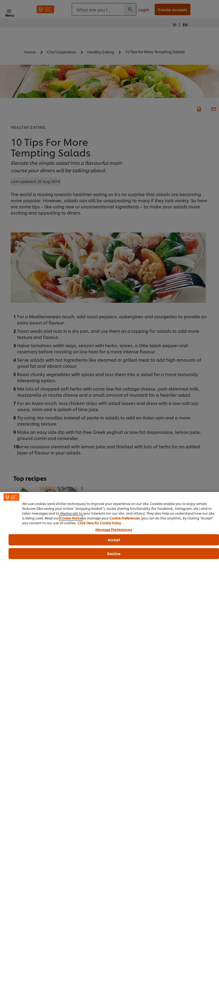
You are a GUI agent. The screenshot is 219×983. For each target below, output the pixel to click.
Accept (114, 539)
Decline (113, 553)
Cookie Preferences (125, 518)
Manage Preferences (113, 529)
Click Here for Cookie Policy (99, 523)
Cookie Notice (71, 518)
